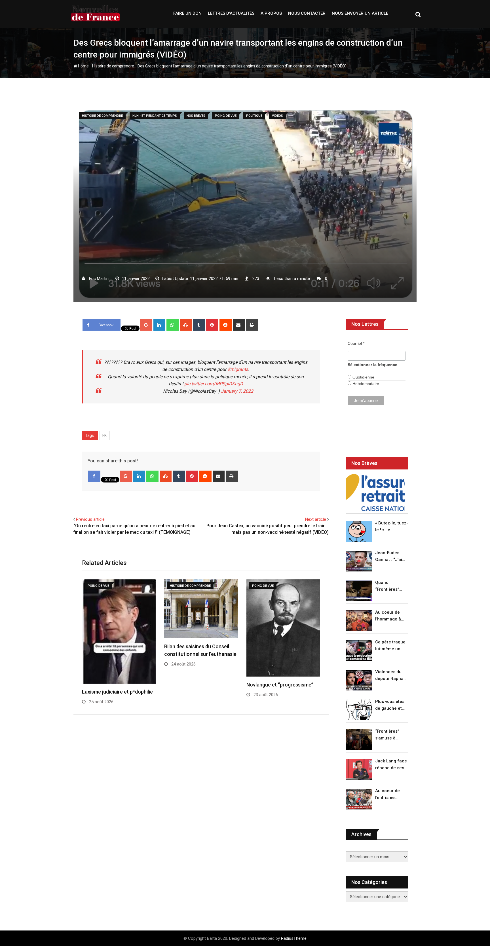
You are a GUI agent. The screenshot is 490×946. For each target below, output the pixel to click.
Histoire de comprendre (113, 66)
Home (83, 66)
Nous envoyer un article (360, 13)
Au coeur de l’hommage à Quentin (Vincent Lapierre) (388, 616)
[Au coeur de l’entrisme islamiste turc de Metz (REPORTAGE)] (359, 799)
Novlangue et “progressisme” (279, 685)
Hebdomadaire (365, 383)
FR (104, 435)
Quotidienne (362, 377)
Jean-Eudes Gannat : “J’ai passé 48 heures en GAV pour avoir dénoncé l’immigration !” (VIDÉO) (390, 556)
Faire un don (187, 13)
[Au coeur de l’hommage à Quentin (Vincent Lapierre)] (359, 620)
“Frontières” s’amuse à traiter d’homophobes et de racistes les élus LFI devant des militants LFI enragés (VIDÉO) (390, 735)
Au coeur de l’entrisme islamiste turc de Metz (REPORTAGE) (389, 794)
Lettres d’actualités (231, 13)
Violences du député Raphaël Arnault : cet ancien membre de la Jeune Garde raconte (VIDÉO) (391, 675)
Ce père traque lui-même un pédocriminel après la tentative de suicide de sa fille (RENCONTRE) (390, 645)
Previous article (90, 519)
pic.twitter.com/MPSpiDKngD (213, 383)
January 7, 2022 (237, 391)
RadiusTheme (294, 938)
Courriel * (356, 343)
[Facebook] (94, 476)
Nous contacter (307, 13)
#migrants (237, 369)
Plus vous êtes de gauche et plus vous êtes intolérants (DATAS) (389, 705)
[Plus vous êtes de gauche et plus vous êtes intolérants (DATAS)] (359, 710)
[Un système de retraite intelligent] (375, 492)
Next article (315, 519)
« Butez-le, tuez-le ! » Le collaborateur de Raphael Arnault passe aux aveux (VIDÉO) (391, 526)
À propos (271, 13)
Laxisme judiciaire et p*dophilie (117, 692)
